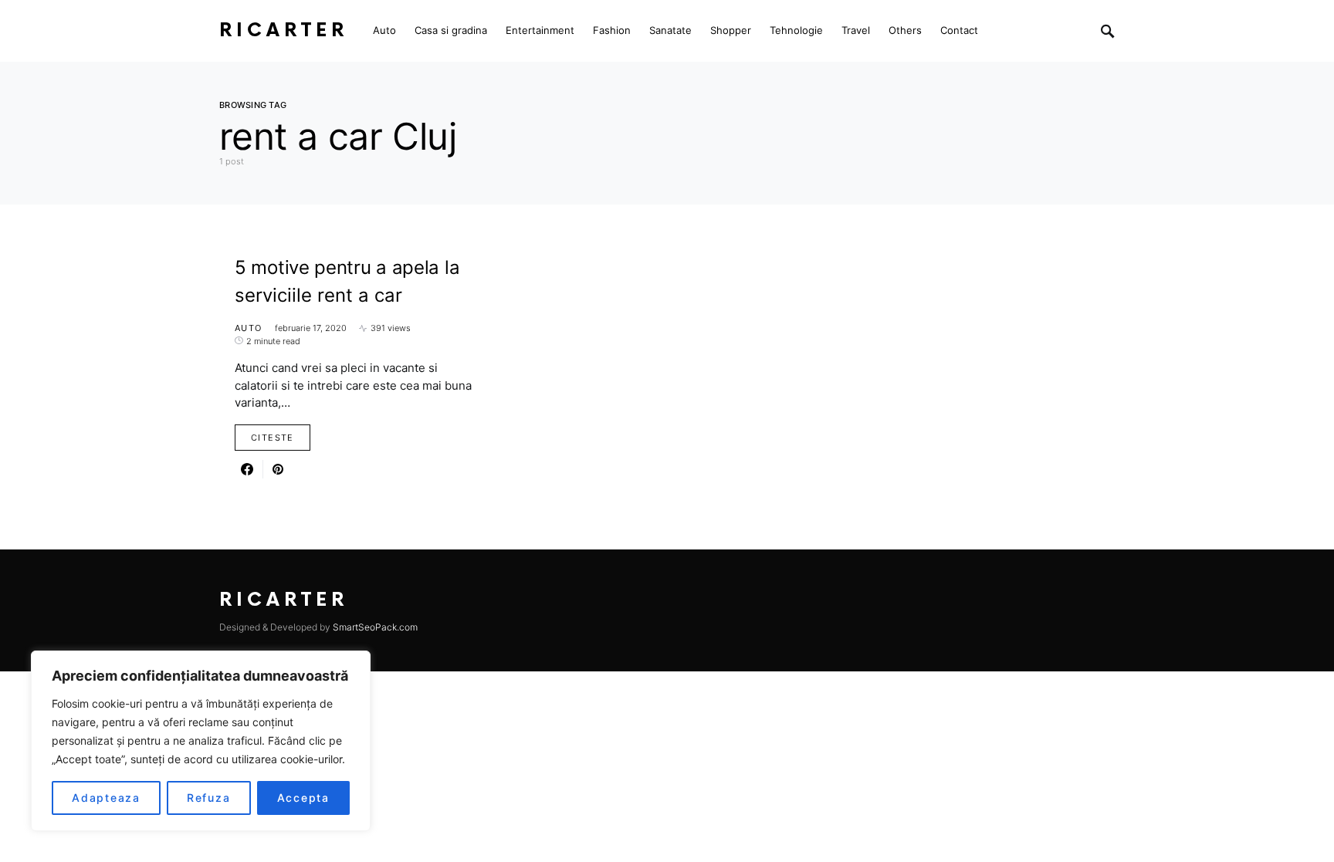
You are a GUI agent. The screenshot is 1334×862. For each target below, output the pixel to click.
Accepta (303, 797)
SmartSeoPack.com (375, 627)
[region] (201, 741)
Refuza (209, 797)
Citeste (272, 437)
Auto (248, 328)
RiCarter (283, 30)
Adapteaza (106, 797)
